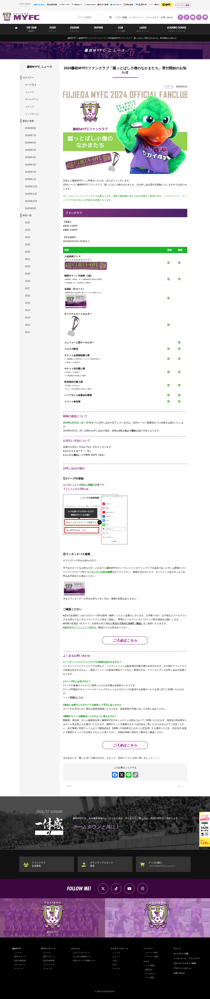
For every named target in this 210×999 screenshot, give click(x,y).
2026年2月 (30, 172)
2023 (27, 244)
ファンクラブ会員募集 (39, 864)
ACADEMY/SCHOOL (176, 29)
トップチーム (32, 114)
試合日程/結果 (20, 960)
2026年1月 (30, 179)
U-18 (114, 960)
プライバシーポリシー (183, 968)
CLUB (120, 29)
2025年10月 (31, 201)
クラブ (146, 961)
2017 (27, 288)
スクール (116, 968)
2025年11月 (31, 194)
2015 (27, 303)
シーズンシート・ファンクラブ (143, 17)
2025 (27, 230)
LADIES (143, 29)
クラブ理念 (149, 977)
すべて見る (30, 84)
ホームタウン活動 (181, 953)
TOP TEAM (31, 29)
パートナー (148, 948)
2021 (27, 259)
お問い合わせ (166, 17)
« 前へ (69, 786)
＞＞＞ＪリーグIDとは (77, 489)
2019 (27, 273)
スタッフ (116, 956)
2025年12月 (31, 186)
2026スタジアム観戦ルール (84, 960)
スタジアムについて (81, 952)
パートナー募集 (182, 5)
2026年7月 (30, 135)
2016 (27, 295)
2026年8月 (30, 128)
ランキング (18, 968)
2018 (27, 281)
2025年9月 (30, 208)
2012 (27, 325)
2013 (27, 317)
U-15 (114, 964)
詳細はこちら (77, 697)
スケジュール (19, 964)
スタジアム (75, 948)
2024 (27, 237)
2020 (27, 266)
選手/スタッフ (20, 956)
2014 (27, 310)
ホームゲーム (32, 99)
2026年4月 (30, 157)
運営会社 (149, 969)
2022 (27, 252)
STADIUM (74, 29)
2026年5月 (30, 150)
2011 (27, 332)
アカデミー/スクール (119, 948)
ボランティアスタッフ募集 (101, 864)
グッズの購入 (161, 864)
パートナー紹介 (151, 952)
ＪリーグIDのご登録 (82, 485)
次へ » (181, 786)
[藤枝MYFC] (21, 20)
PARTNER (98, 29)
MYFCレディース (48, 948)
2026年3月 (30, 164)
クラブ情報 (121, 17)
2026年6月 (30, 142)
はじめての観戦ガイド (82, 956)
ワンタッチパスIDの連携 (99, 572)
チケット (177, 948)
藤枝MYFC (71, 38)
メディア (29, 106)
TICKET (52, 29)
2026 (27, 222)
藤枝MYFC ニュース (87, 38)
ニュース (101, 38)
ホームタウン (150, 973)
